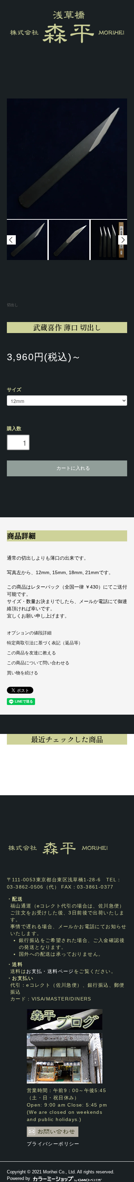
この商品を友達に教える (31, 653)
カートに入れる (73, 467)
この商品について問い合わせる (38, 663)
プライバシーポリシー (53, 1144)
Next (122, 240)
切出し (12, 305)
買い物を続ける (22, 673)
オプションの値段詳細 (29, 633)
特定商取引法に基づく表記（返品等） (45, 643)
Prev (11, 240)
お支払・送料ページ (50, 971)
